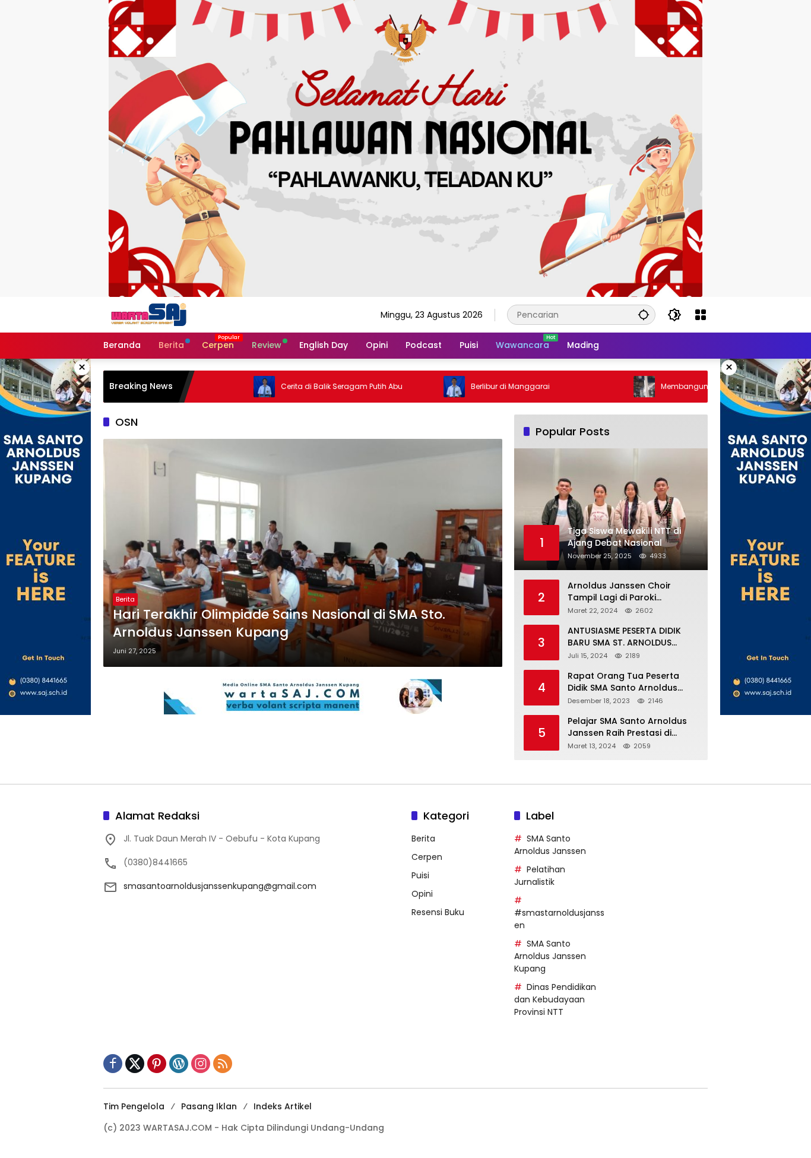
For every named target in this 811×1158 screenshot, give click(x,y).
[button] (643, 314)
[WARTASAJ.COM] (146, 314)
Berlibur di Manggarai (469, 386)
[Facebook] (112, 1063)
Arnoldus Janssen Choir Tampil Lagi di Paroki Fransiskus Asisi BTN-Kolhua (628, 591)
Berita (125, 599)
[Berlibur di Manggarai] (413, 386)
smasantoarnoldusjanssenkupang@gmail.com (219, 886)
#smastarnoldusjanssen (559, 919)
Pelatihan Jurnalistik (539, 875)
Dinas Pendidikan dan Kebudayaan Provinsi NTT (555, 999)
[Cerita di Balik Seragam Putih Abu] (223, 386)
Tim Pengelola (133, 1106)
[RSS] (222, 1063)
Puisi (420, 875)
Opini (422, 894)
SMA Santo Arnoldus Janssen (550, 845)
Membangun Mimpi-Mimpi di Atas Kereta (694, 386)
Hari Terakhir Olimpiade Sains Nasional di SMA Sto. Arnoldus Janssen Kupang (279, 624)
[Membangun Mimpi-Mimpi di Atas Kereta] (603, 386)
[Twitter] (134, 1063)
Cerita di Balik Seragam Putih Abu (301, 386)
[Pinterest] (156, 1063)
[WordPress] (178, 1063)
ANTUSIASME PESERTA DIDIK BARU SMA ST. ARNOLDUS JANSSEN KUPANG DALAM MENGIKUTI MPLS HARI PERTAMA (624, 636)
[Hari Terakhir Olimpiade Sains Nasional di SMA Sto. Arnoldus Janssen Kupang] (302, 553)
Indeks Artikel (283, 1106)
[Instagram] (200, 1063)
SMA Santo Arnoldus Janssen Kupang (550, 956)
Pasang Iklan (209, 1106)
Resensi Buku (437, 912)
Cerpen (426, 857)
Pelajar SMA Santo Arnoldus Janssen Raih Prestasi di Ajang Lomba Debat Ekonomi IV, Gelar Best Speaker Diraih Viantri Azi (630, 727)
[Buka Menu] (700, 315)
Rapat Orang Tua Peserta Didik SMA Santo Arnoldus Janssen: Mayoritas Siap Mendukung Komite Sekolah (628, 682)
